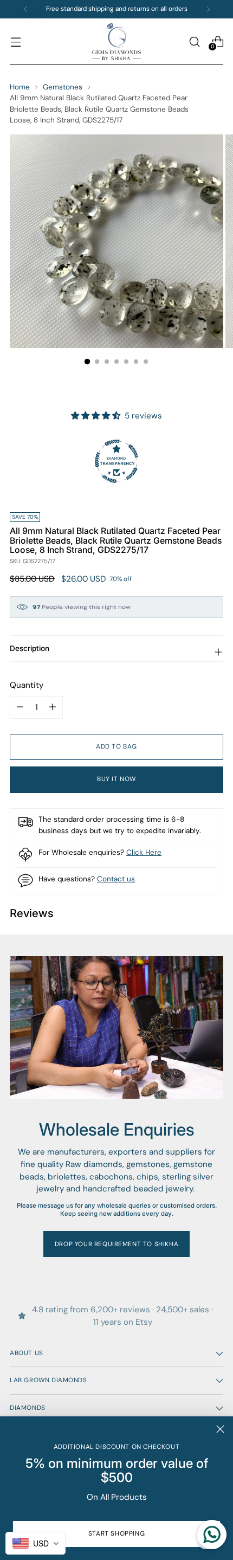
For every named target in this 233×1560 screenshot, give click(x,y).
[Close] (220, 1429)
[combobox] (35, 1543)
